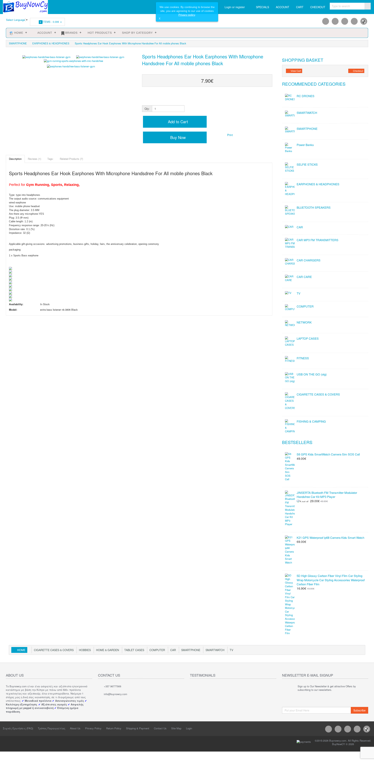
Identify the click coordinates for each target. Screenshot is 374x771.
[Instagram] (335, 21)
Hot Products (99, 32)
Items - (50, 22)
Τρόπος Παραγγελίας (51, 728)
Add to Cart (177, 121)
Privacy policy (186, 14)
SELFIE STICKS (307, 164)
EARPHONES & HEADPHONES (50, 43)
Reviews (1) (34, 159)
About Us (75, 728)
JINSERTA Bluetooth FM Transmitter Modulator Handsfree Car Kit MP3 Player (327, 495)
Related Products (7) (71, 159)
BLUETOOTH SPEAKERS (314, 207)
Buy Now (177, 137)
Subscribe (359, 710)
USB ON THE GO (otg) (312, 374)
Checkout (357, 70)
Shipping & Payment (137, 728)
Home (18, 32)
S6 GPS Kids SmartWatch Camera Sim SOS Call (328, 454)
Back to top (367, 765)
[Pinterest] (354, 21)
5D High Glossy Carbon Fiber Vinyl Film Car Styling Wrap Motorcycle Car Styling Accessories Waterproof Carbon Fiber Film (331, 580)
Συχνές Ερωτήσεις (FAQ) (18, 728)
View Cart (295, 70)
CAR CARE (304, 277)
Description (15, 159)
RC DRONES (305, 96)
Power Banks (305, 145)
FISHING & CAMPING (311, 421)
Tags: (50, 159)
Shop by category (137, 32)
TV (298, 293)
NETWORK (304, 322)
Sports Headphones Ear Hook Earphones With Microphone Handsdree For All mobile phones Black (130, 43)
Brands (71, 32)
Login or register (235, 7)
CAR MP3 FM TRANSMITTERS (317, 240)
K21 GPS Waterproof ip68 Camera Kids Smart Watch (330, 537)
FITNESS (303, 358)
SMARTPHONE (18, 43)
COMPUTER (305, 306)
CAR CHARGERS (308, 260)
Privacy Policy (93, 728)
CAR (300, 227)
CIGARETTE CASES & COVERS (318, 394)
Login (189, 728)
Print (229, 135)
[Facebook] (325, 21)
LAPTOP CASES (308, 338)
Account (43, 32)
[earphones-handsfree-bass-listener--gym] (71, 98)
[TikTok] (363, 21)
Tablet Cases (134, 650)
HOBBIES (85, 650)
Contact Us (160, 728)
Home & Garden (107, 650)
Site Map (176, 728)
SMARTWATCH (307, 113)
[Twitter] (344, 21)
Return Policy (113, 728)
